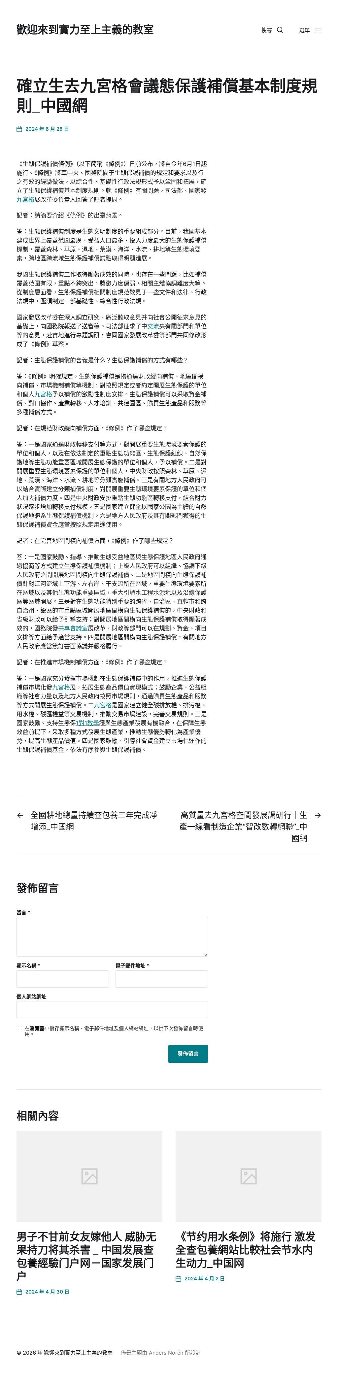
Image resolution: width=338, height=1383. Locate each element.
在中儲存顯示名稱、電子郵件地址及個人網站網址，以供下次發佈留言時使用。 (114, 1031)
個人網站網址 (31, 996)
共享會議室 (73, 628)
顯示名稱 (28, 966)
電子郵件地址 (132, 966)
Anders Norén (166, 1352)
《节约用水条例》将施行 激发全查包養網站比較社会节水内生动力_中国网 (246, 1250)
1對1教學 (87, 723)
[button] (272, 30)
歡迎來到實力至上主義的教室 (85, 29)
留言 (23, 913)
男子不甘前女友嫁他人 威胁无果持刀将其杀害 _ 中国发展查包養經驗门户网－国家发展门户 (86, 1256)
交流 (153, 326)
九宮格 (25, 199)
